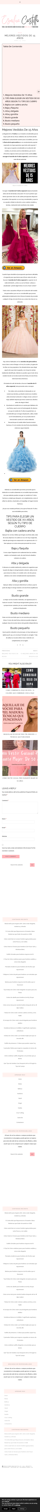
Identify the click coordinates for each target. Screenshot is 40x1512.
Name (4, 819)
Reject (13, 1509)
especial (24, 191)
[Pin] (20, 645)
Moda (20, 32)
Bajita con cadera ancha (16, 104)
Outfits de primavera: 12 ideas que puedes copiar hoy (20, 1043)
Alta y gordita (11, 114)
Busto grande (11, 117)
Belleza (20, 1089)
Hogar (20, 1103)
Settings (22, 1509)
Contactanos (20, 1122)
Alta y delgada (11, 111)
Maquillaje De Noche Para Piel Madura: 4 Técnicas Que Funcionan (20, 735)
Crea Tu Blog (20, 1113)
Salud (20, 1098)
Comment (5, 800)
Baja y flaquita (11, 107)
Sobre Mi (20, 1117)
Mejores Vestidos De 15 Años (18, 95)
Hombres (20, 1093)
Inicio (20, 1079)
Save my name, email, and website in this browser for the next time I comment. (18, 849)
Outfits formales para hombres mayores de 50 (20, 954)
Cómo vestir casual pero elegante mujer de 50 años (20, 779)
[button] (20, 2)
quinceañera (15, 142)
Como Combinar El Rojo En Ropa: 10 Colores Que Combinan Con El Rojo (20, 691)
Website (4, 836)
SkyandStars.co (26, 1467)
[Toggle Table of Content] (38, 91)
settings (17, 1505)
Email (4, 827)
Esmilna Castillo (20, 21)
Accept (5, 1509)
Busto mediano (12, 120)
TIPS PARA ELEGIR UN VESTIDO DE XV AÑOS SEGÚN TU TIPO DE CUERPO (22, 100)
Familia (20, 1108)
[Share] (17, 645)
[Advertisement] (20, 69)
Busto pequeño (12, 123)
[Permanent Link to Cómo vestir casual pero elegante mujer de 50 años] (20, 758)
